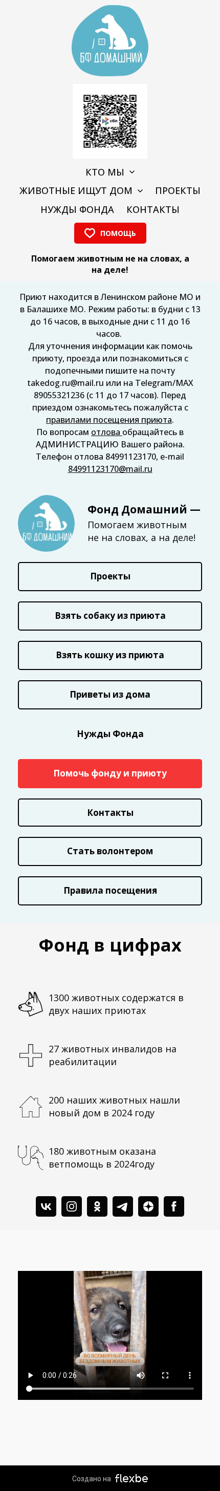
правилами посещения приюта (109, 419)
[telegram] (123, 1206)
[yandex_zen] (148, 1206)
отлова (106, 432)
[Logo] (110, 40)
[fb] (174, 1206)
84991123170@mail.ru (110, 468)
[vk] (46, 1206)
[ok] (97, 1206)
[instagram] (71, 1206)
